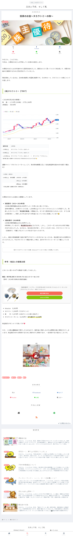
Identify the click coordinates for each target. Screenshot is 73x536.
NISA (14, 377)
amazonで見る (44, 297)
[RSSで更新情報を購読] (36, 417)
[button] (59, 52)
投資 (20, 377)
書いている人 (54, 530)
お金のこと (6, 377)
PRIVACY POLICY (19, 530)
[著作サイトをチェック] (18, 413)
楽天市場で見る (44, 293)
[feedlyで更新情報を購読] (54, 413)
